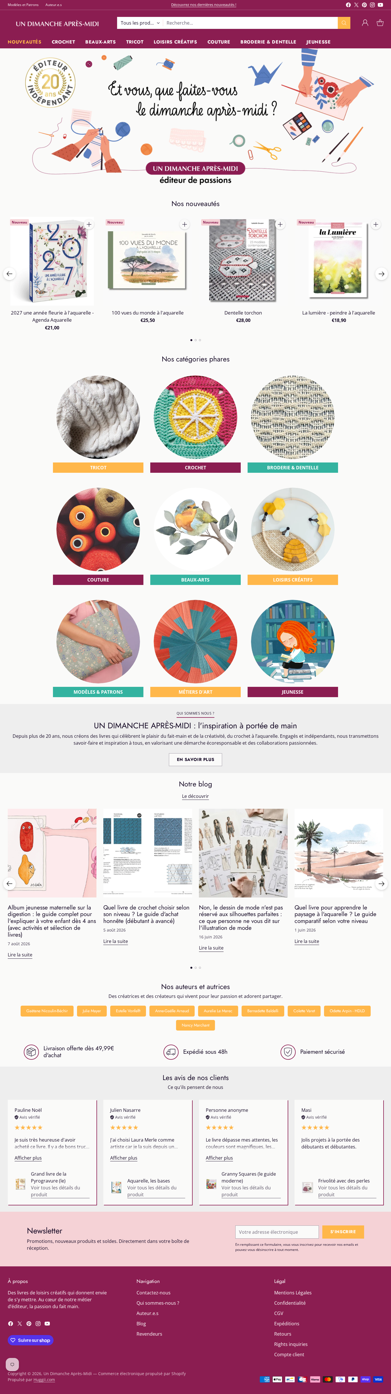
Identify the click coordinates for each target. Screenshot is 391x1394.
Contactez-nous (154, 1293)
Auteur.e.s (148, 1313)
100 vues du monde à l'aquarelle (148, 312)
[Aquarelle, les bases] (116, 1187)
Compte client (289, 1354)
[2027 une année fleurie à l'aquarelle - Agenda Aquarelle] (52, 261)
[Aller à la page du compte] (365, 22)
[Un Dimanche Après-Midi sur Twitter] (356, 5)
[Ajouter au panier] (89, 224)
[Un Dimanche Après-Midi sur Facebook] (348, 5)
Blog (141, 1323)
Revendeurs (149, 1334)
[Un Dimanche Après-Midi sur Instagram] (372, 5)
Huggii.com (44, 1379)
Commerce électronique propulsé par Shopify (142, 1373)
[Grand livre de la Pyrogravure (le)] (20, 1184)
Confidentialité (290, 1303)
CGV (278, 1313)
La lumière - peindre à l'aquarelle (338, 312)
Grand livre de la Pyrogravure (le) (48, 1177)
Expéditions (286, 1323)
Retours (282, 1334)
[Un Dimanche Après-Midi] (58, 23)
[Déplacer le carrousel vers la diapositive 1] (191, 340)
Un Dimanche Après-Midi (68, 1373)
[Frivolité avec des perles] (307, 1187)
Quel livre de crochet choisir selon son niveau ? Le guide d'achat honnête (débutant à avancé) (146, 914)
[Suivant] (381, 274)
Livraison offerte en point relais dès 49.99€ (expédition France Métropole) (203, 4)
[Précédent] (9, 274)
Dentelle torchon (243, 312)
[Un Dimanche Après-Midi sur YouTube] (380, 5)
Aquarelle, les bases (148, 1181)
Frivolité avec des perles (344, 1181)
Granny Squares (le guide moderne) (249, 1177)
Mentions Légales (293, 1293)
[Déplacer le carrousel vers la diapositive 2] (196, 340)
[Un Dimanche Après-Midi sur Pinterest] (364, 5)
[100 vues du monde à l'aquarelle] (147, 261)
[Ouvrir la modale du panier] (380, 22)
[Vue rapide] (89, 237)
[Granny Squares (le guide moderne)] (211, 1184)
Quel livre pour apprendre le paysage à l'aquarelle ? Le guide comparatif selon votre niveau (335, 914)
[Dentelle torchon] (243, 261)
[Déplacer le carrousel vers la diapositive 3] (200, 340)
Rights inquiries (291, 1344)
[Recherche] (344, 23)
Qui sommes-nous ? (158, 1303)
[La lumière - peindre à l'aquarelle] (339, 261)
